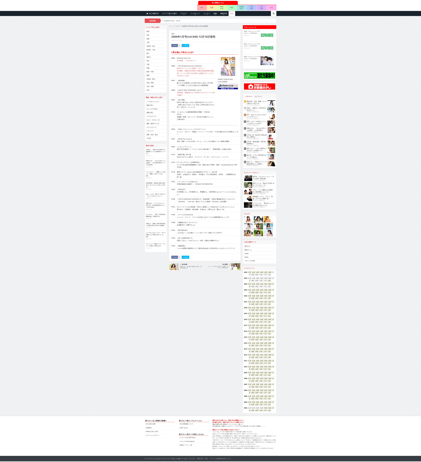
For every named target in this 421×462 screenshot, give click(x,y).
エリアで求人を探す (169, 13)
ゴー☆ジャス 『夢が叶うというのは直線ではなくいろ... (263, 204)
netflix (246, 253)
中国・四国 (150, 83)
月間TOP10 (248, 96)
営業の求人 (150, 113)
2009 (245, 373)
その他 (148, 138)
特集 (215, 13)
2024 (245, 284)
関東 (211, 7)
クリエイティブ (151, 127)
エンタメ (207, 13)
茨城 (147, 68)
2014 (245, 343)
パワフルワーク (151, 116)
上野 (147, 42)
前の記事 (184, 264)
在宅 (271, 7)
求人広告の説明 (150, 424)
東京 (201, 7)
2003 (245, 408)
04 (261, 272)
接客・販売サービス (152, 123)
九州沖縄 (261, 8)
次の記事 (225, 264)
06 (269, 272)
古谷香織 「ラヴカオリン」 (187, 60)
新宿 (147, 31)
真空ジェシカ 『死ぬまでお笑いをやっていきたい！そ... (263, 184)
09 (256, 292)
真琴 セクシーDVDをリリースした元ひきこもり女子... (257, 122)
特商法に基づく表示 (152, 431)
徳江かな (247, 246)
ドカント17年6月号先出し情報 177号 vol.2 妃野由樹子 (219, 267)
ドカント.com (176, 459)
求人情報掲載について (186, 424)
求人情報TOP (154, 13)
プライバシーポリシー (152, 435)
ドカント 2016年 (249, 261)
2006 (245, 390)
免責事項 (149, 428)
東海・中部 (150, 72)
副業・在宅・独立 (152, 135)
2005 (245, 396)
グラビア (183, 13)
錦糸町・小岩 (150, 50)
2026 (245, 272)
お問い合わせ (184, 428)
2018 (245, 319)
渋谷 (147, 35)
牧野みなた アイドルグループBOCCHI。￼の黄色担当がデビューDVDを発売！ (155, 205)
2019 (245, 313)
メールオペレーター (152, 102)
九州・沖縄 (150, 86)
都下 (147, 53)
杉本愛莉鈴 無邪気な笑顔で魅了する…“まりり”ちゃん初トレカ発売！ (156, 185)
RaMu (246, 257)
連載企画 (223, 13)
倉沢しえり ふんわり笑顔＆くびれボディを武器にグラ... (257, 149)
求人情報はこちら (218, 3)
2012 (245, 355)
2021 (245, 302)
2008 (245, 378)
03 (257, 272)
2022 (245, 296)
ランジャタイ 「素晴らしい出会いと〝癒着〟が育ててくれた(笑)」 (156, 174)
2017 (245, 325)
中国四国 (251, 8)
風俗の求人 (150, 105)
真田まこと (248, 250)
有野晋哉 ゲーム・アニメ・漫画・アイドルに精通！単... (263, 198)
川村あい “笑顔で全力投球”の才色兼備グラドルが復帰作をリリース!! (156, 151)
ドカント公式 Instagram (187, 441)
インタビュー (195, 13)
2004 (245, 402)
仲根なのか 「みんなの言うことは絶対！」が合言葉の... (257, 129)
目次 (232, 13)
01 (249, 272)
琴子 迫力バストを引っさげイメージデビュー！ (257, 116)
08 (252, 292)
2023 (245, 290)
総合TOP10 (258, 96)
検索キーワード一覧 (186, 445)
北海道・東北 (150, 79)
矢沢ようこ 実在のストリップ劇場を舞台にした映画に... (257, 163)
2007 (245, 384)
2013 (245, 349)
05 (265, 272)
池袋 (147, 39)
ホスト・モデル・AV (153, 120)
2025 (245, 278)
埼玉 (147, 61)
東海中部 (221, 8)
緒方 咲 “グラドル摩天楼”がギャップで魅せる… (257, 156)
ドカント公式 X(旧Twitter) (188, 437)
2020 (245, 308)
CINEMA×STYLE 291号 (172, 21)
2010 (245, 367)
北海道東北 (241, 8)
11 (264, 292)
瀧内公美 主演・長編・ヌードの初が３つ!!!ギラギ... (257, 102)
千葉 (147, 64)
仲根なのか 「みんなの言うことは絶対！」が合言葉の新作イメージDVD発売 (156, 163)
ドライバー (150, 131)
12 (268, 281)
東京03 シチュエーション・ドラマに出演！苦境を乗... (263, 177)
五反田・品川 (150, 46)
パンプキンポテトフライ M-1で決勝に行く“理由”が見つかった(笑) (155, 234)
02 (253, 272)
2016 (245, 331)
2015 (245, 337)
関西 (231, 7)
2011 (245, 361)
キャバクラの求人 (152, 109)
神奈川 (148, 57)
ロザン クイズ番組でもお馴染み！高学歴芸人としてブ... (263, 191)
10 (260, 292)
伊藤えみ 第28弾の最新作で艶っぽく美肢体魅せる (191, 267)
